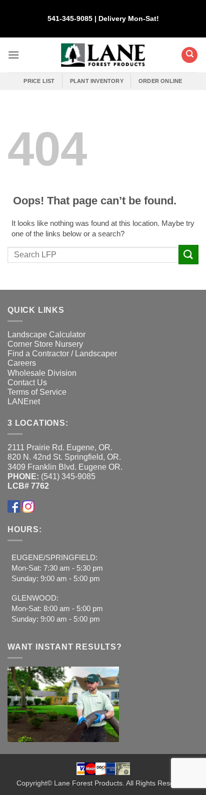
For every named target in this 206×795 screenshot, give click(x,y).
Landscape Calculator (47, 334)
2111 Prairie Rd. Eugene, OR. (60, 447)
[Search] (190, 55)
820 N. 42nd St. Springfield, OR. (64, 457)
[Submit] (188, 254)
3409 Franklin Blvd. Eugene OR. (65, 467)
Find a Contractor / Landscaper (62, 353)
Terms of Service (37, 392)
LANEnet (24, 401)
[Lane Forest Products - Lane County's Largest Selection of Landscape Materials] (103, 55)
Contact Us (27, 382)
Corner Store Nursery (45, 344)
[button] (14, 54)
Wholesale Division (42, 373)
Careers (22, 363)
